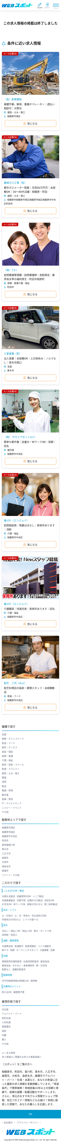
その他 (5, 812)
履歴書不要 (18, 992)
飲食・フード (8, 743)
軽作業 (5, 794)
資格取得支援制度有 (12, 961)
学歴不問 (21, 900)
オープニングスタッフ (27, 950)
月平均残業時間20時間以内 (15, 980)
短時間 (33, 980)
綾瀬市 (5, 870)
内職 (4, 1035)
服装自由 (6, 965)
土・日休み (7, 915)
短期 (12, 950)
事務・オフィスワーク (13, 738)
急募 (52, 950)
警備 (4, 777)
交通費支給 (7, 946)
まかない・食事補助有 (23, 965)
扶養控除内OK (24, 896)
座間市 (5, 857)
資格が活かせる (35, 904)
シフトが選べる (30, 919)
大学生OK (7, 904)
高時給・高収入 (9, 934)
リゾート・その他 (10, 875)
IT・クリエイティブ (11, 803)
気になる (32, 123)
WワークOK (19, 904)
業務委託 (6, 1026)
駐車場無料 (30, 946)
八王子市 (6, 853)
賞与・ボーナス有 (42, 930)
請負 (4, 1031)
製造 (4, 786)
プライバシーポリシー (28, 1122)
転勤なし (6, 969)
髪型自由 (44, 961)
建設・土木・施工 (10, 773)
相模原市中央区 (9, 836)
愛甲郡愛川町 (8, 844)
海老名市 (6, 866)
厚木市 (5, 849)
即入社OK (7, 992)
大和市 (5, 862)
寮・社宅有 (41, 965)
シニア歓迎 (38, 896)
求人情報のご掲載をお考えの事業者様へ (22, 1056)
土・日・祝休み (22, 915)
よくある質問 (8, 1052)
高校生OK (49, 900)
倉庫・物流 (7, 799)
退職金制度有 (19, 969)
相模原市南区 (8, 827)
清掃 (4, 781)
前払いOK (27, 930)
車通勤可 (19, 946)
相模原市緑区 (8, 832)
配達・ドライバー (10, 768)
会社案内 (8, 1122)
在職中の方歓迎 (35, 900)
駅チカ (5, 950)
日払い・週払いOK (11, 930)
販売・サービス (9, 747)
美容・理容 (7, 751)
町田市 (5, 840)
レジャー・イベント (12, 807)
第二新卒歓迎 (50, 904)
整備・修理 (7, 790)
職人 (4, 1039)
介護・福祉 (7, 760)
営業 (4, 734)
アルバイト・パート (12, 1013)
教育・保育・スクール (13, 764)
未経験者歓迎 (8, 900)
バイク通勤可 (44, 946)
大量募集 (44, 950)
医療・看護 (7, 756)
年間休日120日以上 (11, 919)
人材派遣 (6, 1022)
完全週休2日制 (39, 915)
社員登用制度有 (31, 961)
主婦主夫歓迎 (8, 896)
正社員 (5, 1009)
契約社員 (6, 1018)
